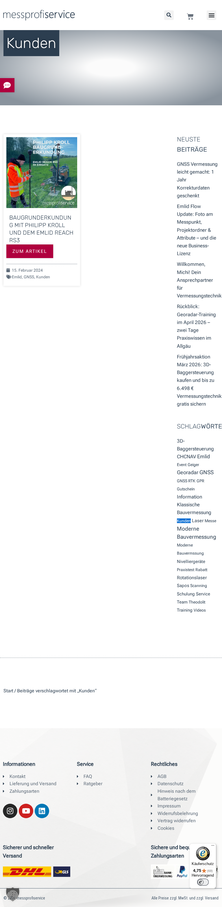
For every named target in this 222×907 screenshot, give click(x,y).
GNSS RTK (186, 481)
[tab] (7, 85)
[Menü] (212, 846)
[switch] (203, 882)
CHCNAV (186, 456)
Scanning (198, 585)
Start (8, 690)
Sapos (183, 585)
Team (182, 602)
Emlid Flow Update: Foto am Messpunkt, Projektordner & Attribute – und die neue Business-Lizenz (196, 229)
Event (181, 464)
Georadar (187, 472)
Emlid (17, 277)
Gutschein (186, 489)
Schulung (186, 594)
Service (203, 594)
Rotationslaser (192, 577)
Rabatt (201, 569)
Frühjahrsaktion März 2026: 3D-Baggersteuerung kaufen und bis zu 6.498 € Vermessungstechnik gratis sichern (199, 380)
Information (189, 497)
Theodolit (197, 602)
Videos (200, 610)
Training (185, 610)
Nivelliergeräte (191, 561)
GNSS (29, 277)
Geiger (193, 464)
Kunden (43, 277)
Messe (210, 520)
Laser (198, 520)
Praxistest (185, 569)
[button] (211, 15)
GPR (200, 481)
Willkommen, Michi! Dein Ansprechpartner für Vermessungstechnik (199, 280)
